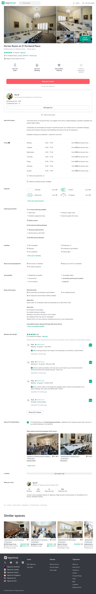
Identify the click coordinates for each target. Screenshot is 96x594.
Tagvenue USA (12, 581)
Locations (75, 584)
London (9, 505)
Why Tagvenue (31, 564)
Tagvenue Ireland (12, 572)
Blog (73, 581)
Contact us (75, 570)
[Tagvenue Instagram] (17, 562)
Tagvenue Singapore (14, 575)
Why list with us (54, 564)
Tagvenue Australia (13, 567)
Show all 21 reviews (35, 412)
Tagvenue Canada (13, 569)
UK (5, 505)
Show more (31, 465)
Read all (22, 52)
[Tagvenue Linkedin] (23, 562)
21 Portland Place (13, 422)
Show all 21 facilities (34, 255)
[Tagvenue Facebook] (11, 562)
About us (75, 564)
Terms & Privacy (77, 576)
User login (30, 567)
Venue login (53, 570)
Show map (33, 55)
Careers (74, 573)
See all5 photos (85, 38)
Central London (16, 505)
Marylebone (25, 505)
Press (74, 578)
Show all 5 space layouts (36, 201)
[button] (29, 3)
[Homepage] (8, 3)
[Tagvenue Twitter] (5, 562)
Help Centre (76, 567)
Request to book (48, 81)
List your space (54, 567)
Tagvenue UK (11, 578)
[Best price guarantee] (43, 176)
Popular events (76, 587)
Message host (48, 107)
